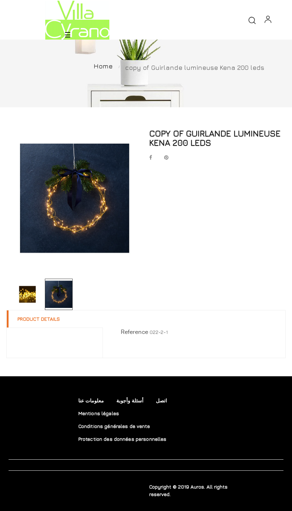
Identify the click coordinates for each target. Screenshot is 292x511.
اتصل (161, 400)
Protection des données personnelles (122, 439)
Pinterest (166, 158)
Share (150, 158)
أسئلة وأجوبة (130, 400)
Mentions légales (98, 413)
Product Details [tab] (38, 319)
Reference (134, 332)
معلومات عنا (91, 400)
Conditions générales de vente (114, 426)
